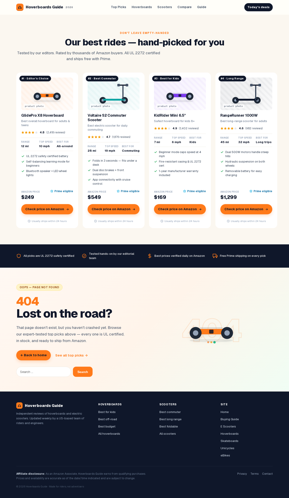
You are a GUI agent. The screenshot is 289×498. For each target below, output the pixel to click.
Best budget (106, 426)
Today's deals (258, 7)
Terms (254, 474)
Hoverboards (142, 7)
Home (225, 412)
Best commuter (170, 412)
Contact (267, 474)
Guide (201, 7)
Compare (184, 7)
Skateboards (229, 441)
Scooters (164, 7)
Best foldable (168, 426)
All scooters (167, 434)
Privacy (242, 474)
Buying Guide (230, 419)
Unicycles (227, 448)
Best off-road (107, 419)
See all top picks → (71, 355)
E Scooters (228, 426)
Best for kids (107, 412)
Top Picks (118, 7)
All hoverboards (109, 434)
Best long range (170, 419)
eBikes (225, 455)
